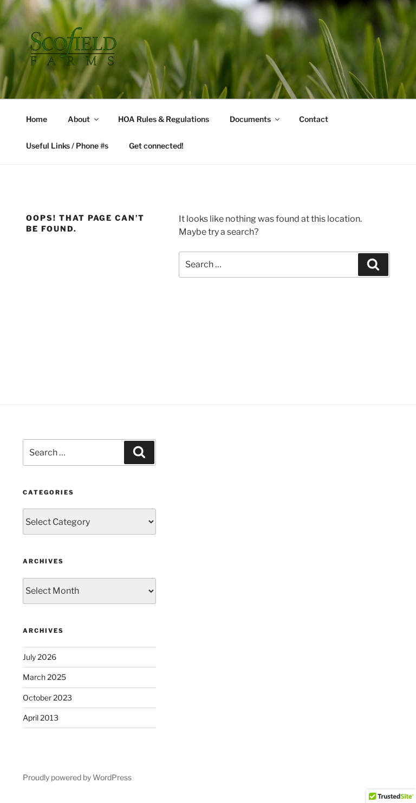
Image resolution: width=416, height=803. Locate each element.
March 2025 (44, 677)
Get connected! (156, 145)
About (79, 119)
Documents (250, 119)
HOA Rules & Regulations (163, 119)
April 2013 (40, 717)
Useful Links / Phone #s (67, 145)
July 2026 (39, 656)
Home (36, 119)
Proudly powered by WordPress (77, 777)
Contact (313, 119)
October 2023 (47, 697)
